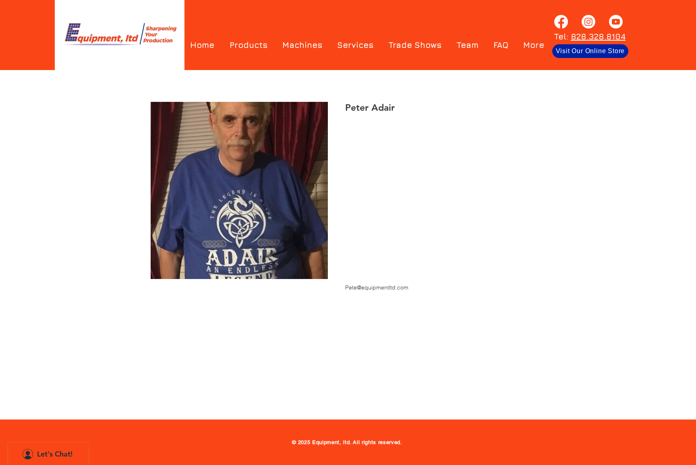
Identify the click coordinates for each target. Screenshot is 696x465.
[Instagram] (588, 22)
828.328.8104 (598, 36)
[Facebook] (561, 22)
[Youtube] (616, 22)
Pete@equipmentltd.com (376, 287)
